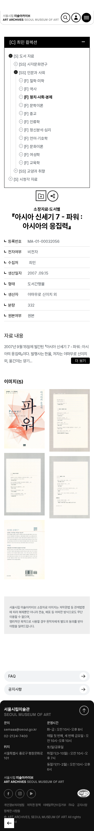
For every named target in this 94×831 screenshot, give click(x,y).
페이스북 (8, 793)
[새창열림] (27, 710)
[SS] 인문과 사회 (16, 72)
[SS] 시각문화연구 (16, 64)
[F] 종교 (30, 113)
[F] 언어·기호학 (36, 138)
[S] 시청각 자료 (10, 179)
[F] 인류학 (32, 122)
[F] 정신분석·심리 (37, 130)
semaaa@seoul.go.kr (20, 730)
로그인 (76, 17)
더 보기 (80, 361)
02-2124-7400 (16, 736)
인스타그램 (20, 793)
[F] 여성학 (32, 154)
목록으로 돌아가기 (9, 823)
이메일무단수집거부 (54, 805)
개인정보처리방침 (14, 805)
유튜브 (31, 793)
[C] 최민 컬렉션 (23, 42)
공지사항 (15, 689)
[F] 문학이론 (33, 105)
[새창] (83, 793)
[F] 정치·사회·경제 (38, 97)
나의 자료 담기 (41, 195)
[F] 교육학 (32, 163)
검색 (65, 17)
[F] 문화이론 (33, 146)
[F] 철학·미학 (34, 81)
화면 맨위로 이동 (84, 710)
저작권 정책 (33, 805)
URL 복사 (52, 196)
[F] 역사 (30, 89)
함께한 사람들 (12, 811)
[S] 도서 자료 (10, 56)
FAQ (12, 676)
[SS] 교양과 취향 (16, 171)
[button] (86, 17)
